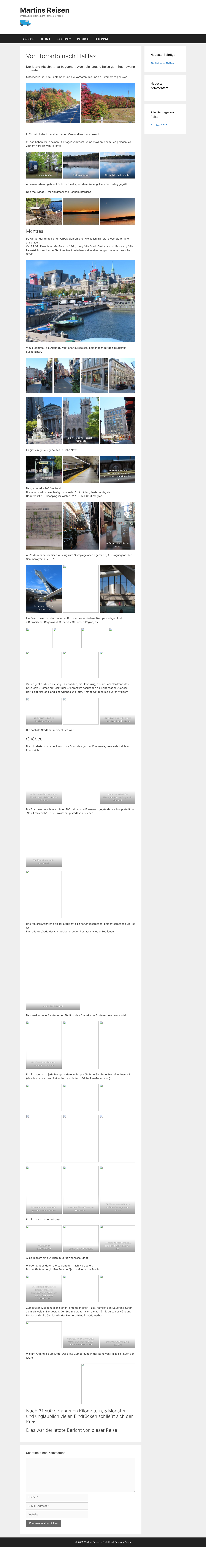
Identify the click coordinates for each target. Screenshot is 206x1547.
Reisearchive (101, 38)
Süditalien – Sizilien (162, 63)
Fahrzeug (45, 38)
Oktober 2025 (159, 125)
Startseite (28, 38)
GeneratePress (123, 1542)
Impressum (83, 38)
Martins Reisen (44, 10)
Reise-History (63, 38)
